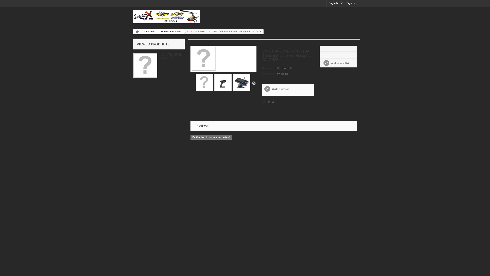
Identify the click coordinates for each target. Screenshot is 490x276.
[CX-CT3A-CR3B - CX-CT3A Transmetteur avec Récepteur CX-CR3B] (204, 82)
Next (254, 83)
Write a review (280, 89)
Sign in (350, 3)
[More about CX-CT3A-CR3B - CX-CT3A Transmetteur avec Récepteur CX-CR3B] (145, 65)
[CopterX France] (168, 16)
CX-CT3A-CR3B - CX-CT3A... (172, 56)
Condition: (268, 73)
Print (271, 102)
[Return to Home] (137, 31)
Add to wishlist (339, 63)
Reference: (268, 68)
